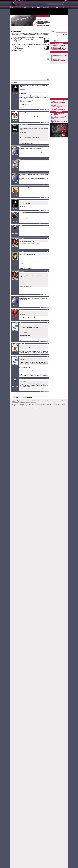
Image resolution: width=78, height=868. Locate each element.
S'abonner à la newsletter (22, 0)
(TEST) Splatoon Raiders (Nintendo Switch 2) (58, 57)
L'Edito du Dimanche (54, 120)
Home (48, 79)
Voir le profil (15, 93)
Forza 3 (16, 49)
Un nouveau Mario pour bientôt (42, 23)
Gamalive (13, 0)
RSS (67, 0)
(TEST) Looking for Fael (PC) (56, 59)
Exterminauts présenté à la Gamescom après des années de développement (58, 108)
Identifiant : (52, 31)
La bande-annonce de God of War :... (43, 25)
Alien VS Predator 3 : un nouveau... (42, 21)
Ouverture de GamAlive (55, 46)
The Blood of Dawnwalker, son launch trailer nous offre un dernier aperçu (58, 107)
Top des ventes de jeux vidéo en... (42, 19)
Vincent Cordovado (29, 28)
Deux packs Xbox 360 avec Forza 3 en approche (23, 29)
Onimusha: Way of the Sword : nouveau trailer (58, 116)
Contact (16, 0)
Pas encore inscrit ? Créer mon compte (59, 36)
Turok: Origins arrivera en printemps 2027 (58, 109)
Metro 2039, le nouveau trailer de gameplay (58, 102)
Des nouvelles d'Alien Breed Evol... (42, 17)
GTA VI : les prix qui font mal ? (56, 45)
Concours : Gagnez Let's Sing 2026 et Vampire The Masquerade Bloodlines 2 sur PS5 (58, 115)
